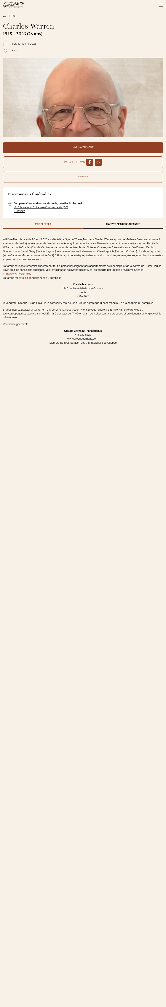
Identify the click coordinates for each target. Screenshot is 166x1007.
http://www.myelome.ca (17, 274)
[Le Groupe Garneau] (13, 5)
